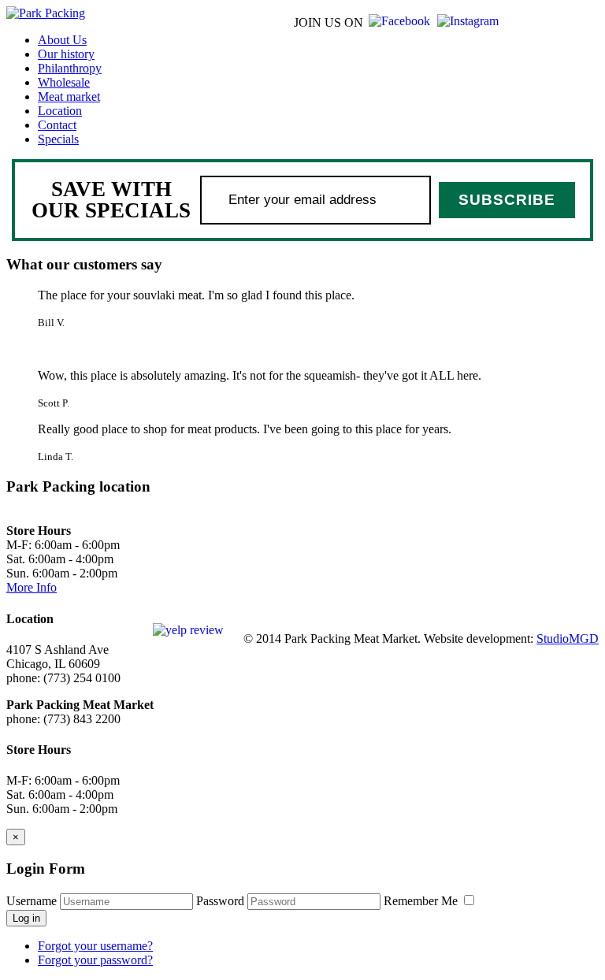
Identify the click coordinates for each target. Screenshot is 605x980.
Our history (66, 54)
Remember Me (422, 901)
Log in (26, 918)
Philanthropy (70, 68)
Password (220, 901)
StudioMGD (567, 638)
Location (60, 110)
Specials (58, 139)
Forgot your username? (95, 945)
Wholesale (64, 82)
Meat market (69, 96)
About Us (62, 39)
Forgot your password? (95, 960)
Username (31, 901)
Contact (57, 125)
